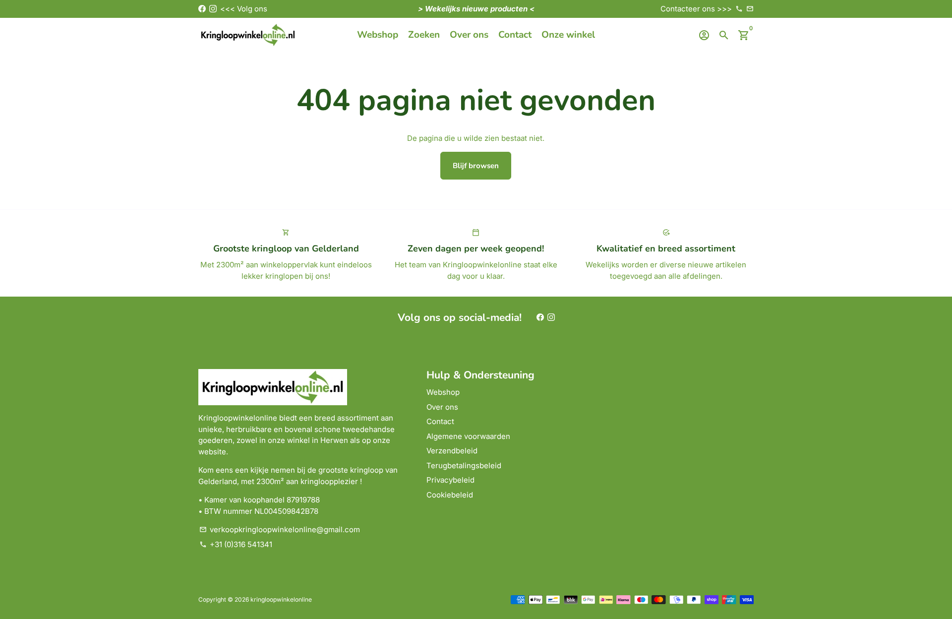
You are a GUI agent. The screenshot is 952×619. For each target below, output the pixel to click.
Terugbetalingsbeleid (463, 465)
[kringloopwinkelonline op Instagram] (213, 8)
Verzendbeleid (451, 450)
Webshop (377, 34)
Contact (515, 34)
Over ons (469, 34)
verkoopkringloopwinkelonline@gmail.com (279, 529)
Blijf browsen (476, 166)
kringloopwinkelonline (281, 599)
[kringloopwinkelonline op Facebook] (202, 8)
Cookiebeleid (449, 494)
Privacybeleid (450, 480)
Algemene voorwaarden (468, 436)
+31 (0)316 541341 (235, 544)
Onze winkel (568, 34)
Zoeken (424, 34)
